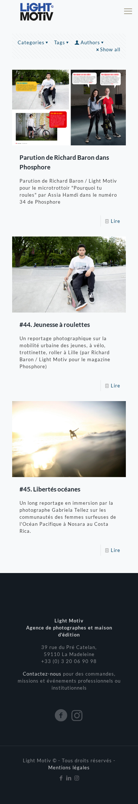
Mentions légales (69, 767)
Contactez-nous (43, 674)
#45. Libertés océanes (50, 489)
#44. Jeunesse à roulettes (55, 324)
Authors (90, 42)
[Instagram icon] (76, 777)
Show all (110, 49)
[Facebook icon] (61, 777)
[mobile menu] (128, 11)
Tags (59, 42)
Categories (31, 42)
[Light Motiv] (36, 11)
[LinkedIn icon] (69, 777)
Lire (115, 221)
